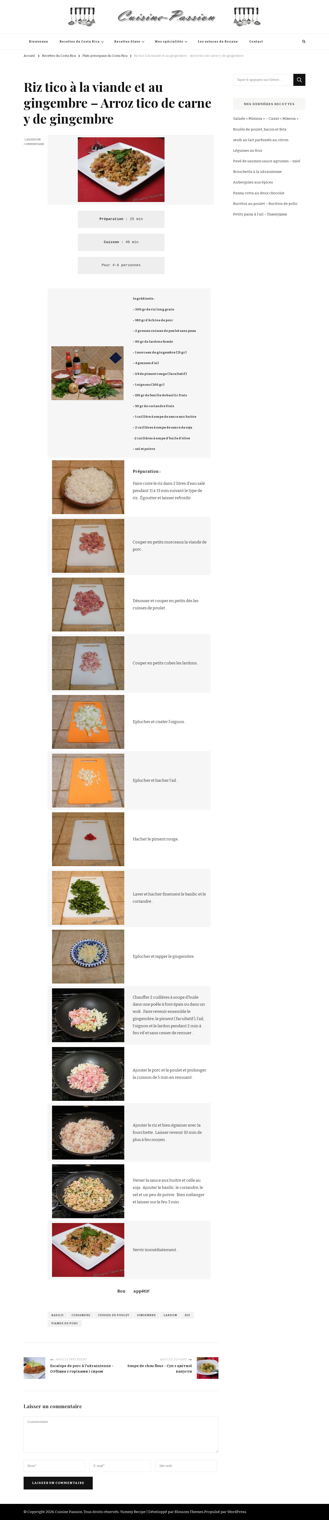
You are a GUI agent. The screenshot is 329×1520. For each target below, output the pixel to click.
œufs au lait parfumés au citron (260, 140)
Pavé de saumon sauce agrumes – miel (266, 161)
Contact (256, 41)
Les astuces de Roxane (218, 41)
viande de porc (64, 1323)
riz (187, 1315)
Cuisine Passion (68, 1512)
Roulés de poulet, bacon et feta (259, 129)
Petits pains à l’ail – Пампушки (260, 214)
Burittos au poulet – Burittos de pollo (265, 204)
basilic (57, 1315)
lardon (170, 1315)
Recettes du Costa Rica (79, 41)
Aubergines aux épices (253, 182)
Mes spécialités (169, 41)
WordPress (236, 1512)
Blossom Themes (189, 1512)
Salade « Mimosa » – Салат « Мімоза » (265, 118)
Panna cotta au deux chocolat (258, 193)
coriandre (81, 1315)
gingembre (146, 1315)
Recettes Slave (127, 41)
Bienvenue (38, 41)
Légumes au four (248, 150)
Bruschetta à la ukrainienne (257, 172)
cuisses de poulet (113, 1315)
